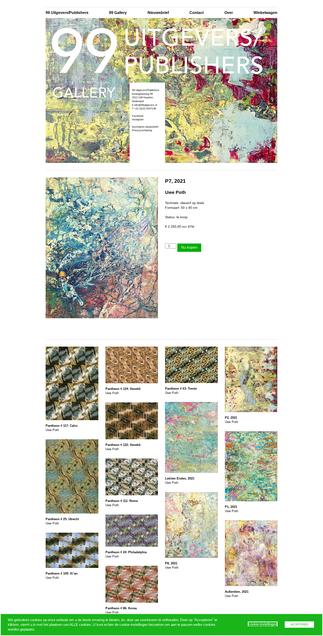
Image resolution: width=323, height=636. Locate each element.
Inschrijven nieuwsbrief (145, 126)
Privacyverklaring (142, 130)
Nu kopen (189, 247)
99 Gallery (118, 13)
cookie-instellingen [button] (263, 624)
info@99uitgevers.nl (145, 105)
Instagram (138, 119)
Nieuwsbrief (158, 13)
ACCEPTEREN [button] (299, 624)
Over (228, 13)
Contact (196, 13)
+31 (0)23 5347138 (145, 108)
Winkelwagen (265, 13)
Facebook (138, 115)
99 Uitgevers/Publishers (67, 13)
